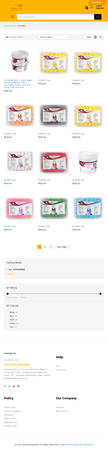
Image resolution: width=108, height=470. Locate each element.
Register (100, 8)
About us (60, 407)
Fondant (10, 274)
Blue (12, 316)
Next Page (62, 247)
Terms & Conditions (12, 411)
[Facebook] (5, 386)
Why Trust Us (62, 411)
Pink (11, 327)
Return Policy (10, 418)
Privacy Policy (10, 407)
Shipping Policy (10, 422)
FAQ (58, 366)
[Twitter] (9, 386)
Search (97, 17)
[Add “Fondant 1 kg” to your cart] (51, 76)
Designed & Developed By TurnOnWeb (76, 445)
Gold (12, 320)
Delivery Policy (10, 426)
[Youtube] (14, 386)
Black (12, 312)
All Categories (17, 269)
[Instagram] (18, 386)
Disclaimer (8, 415)
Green (12, 323)
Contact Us (61, 370)
